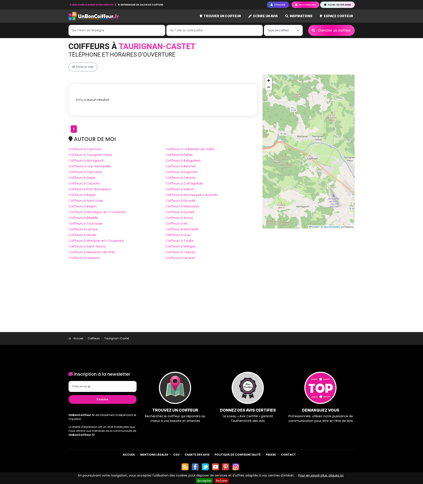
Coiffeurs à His (176, 223)
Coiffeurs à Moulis (82, 235)
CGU (176, 454)
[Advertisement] (211, 299)
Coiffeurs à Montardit (182, 229)
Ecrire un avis (265, 16)
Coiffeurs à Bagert (83, 206)
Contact (288, 454)
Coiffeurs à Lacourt (180, 258)
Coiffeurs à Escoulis (180, 200)
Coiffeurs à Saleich (180, 189)
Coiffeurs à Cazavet (84, 183)
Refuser (222, 480)
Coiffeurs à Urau (178, 235)
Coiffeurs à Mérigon (180, 246)
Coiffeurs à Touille (179, 240)
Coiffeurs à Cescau (180, 252)
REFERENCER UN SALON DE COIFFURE (141, 4)
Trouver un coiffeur (222, 16)
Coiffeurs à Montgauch (86, 160)
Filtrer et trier (85, 67)
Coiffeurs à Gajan (82, 177)
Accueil (129, 454)
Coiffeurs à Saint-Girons (87, 246)
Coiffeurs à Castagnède (184, 183)
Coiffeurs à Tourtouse (85, 223)
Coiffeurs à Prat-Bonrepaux (90, 189)
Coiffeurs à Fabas (179, 155)
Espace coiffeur (338, 16)
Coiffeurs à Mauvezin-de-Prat (92, 252)
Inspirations (300, 16)
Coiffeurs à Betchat (180, 166)
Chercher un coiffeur (334, 30)
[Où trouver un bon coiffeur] (94, 16)
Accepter (204, 480)
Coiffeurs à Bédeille (83, 218)
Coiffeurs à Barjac (82, 195)
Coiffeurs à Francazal (85, 172)
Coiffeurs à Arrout (179, 218)
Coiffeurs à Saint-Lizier (86, 200)
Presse (271, 454)
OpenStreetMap (332, 226)
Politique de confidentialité (238, 454)
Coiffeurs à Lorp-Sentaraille (90, 166)
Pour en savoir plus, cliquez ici (320, 475)
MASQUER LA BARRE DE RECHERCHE (93, 4)
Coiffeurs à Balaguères (182, 160)
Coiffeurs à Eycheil (179, 212)
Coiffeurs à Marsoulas (182, 206)
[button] (268, 80)
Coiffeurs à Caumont (85, 149)
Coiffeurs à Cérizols (180, 177)
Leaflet (315, 226)
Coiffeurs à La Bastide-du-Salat (189, 149)
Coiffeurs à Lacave (83, 229)
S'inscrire (102, 399)
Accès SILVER (339, 4)
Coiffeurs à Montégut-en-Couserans (97, 212)
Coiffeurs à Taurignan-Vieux (90, 155)
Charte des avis (197, 454)
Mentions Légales (154, 454)
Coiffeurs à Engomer (181, 172)
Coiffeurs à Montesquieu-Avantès (191, 195)
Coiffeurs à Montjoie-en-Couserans (96, 240)
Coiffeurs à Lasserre (84, 258)
